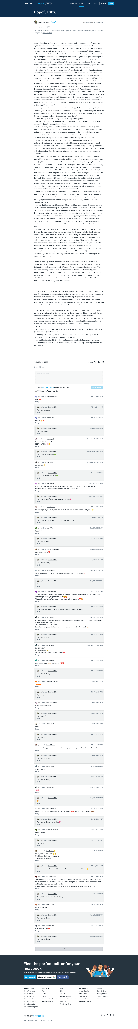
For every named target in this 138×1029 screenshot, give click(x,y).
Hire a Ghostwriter (30, 1001)
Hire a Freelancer (29, 991)
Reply (37, 402)
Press (44, 996)
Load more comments (69, 949)
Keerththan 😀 (50, 851)
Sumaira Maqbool (52, 396)
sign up (45, 387)
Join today (29, 977)
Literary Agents (102, 996)
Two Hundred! (47, 33)
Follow (53, 22)
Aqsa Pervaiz (51, 507)
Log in (111, 3)
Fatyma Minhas (51, 591)
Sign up (103, 3)
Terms (30, 1020)
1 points (44, 407)
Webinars (63, 1001)
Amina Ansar (50, 766)
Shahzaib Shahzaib (52, 681)
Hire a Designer (29, 996)
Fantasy (36, 27)
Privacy (35, 1020)
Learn (89, 3)
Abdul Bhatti (50, 724)
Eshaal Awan (50, 904)
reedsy (34, 3)
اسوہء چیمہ (50, 439)
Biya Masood (50, 617)
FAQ (25, 1020)
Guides (62, 994)
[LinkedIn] (107, 1015)
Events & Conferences (68, 999)
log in (52, 387)
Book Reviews (102, 991)
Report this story (40, 367)
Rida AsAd (50, 462)
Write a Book (83, 994)
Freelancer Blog (65, 1004)
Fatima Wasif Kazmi (53, 549)
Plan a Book (83, 996)
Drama (43, 27)
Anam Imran (50, 787)
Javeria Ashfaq (52, 407)
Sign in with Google (45, 977)
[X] (101, 1015)
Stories (81, 3)
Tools (95, 3)
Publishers (100, 999)
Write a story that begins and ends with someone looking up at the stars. (77, 30)
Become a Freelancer (49, 999)
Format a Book (84, 999)
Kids (49, 27)
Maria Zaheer (50, 925)
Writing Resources (85, 1001)
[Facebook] (110, 1015)
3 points (43, 396)
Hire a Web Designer (31, 1007)
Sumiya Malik (50, 660)
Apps (47, 3)
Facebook (61, 977)
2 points (43, 439)
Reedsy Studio (84, 991)
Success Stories (47, 1001)
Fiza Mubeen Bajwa (52, 830)
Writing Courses (65, 996)
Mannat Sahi (50, 645)
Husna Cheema (51, 808)
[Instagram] (104, 1015)
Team (44, 994)
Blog (61, 991)
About (44, 991)
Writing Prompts (102, 994)
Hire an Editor (28, 994)
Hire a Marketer (29, 999)
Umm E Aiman (50, 745)
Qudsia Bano (50, 417)
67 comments (98, 22)
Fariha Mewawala (51, 702)
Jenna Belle (50, 483)
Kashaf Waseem (51, 876)
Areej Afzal (50, 528)
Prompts (73, 3)
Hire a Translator (29, 1004)
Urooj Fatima (51, 570)
